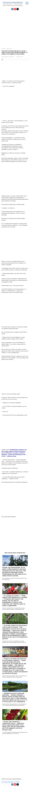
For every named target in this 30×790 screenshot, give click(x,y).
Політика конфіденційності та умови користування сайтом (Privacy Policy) (11, 782)
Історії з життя (19, 56)
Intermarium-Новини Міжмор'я (13, 2)
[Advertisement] (15, 28)
